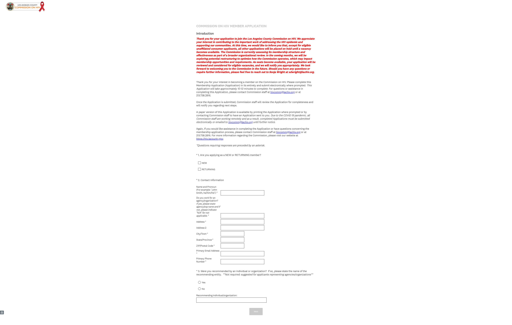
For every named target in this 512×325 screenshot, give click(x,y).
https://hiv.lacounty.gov (209, 138)
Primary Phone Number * (203, 260)
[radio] (197, 282)
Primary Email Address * (207, 252)
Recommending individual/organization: (216, 295)
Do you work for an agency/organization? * (208, 206)
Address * (201, 221)
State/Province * (204, 239)
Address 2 (201, 227)
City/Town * (202, 233)
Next (256, 311)
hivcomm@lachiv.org (282, 92)
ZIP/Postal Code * (205, 245)
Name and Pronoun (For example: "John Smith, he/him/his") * (206, 189)
